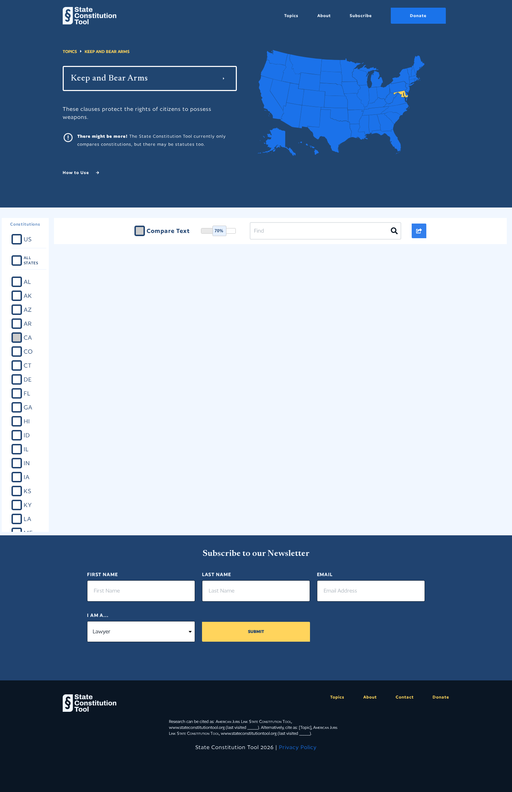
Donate (418, 15)
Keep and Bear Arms (107, 51)
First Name (102, 574)
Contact (405, 697)
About (324, 15)
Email (325, 574)
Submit (256, 631)
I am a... (98, 615)
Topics (291, 15)
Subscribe (361, 15)
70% (219, 230)
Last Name (216, 574)
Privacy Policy (298, 747)
